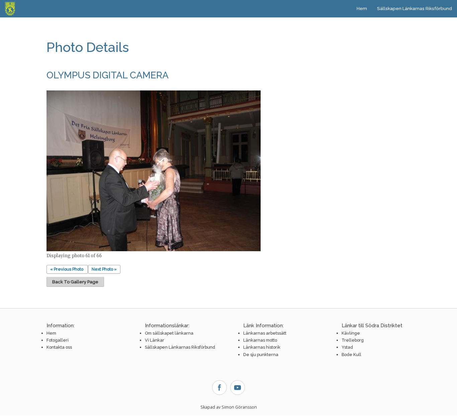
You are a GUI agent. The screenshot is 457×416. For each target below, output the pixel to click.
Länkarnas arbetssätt (264, 333)
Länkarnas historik (261, 347)
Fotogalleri (58, 340)
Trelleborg (353, 340)
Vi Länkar (154, 340)
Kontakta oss (59, 347)
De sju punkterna (260, 354)
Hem (362, 8)
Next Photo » (104, 269)
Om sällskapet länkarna (169, 333)
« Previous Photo (66, 269)
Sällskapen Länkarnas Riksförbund (414, 8)
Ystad (347, 347)
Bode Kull (351, 354)
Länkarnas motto (260, 340)
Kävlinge (351, 333)
